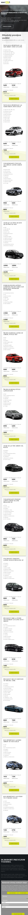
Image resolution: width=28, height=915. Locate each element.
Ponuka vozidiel (7, 26)
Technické (5, 896)
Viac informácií (12, 892)
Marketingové (6, 904)
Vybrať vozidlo (14, 98)
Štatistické (5, 900)
